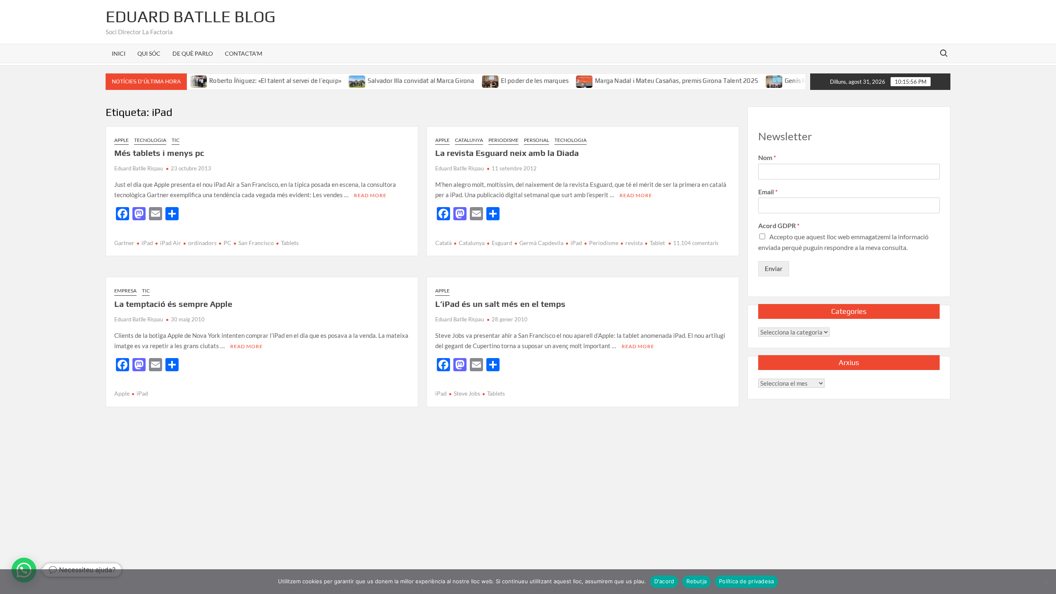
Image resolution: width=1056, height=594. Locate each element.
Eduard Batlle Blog (191, 16)
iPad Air (170, 242)
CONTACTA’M (243, 53)
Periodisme (503, 140)
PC (227, 242)
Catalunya (469, 140)
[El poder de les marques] (478, 80)
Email (768, 192)
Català (443, 242)
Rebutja (696, 581)
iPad (147, 242)
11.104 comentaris (696, 243)
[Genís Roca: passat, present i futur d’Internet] (762, 80)
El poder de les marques (522, 80)
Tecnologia (150, 140)
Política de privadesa (746, 581)
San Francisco (256, 242)
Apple (121, 140)
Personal (536, 140)
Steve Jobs (467, 393)
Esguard (502, 242)
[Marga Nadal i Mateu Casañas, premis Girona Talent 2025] (572, 80)
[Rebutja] (1046, 582)
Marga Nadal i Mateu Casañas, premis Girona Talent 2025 (664, 80)
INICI (118, 53)
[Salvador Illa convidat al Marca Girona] (345, 80)
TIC (175, 140)
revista (634, 242)
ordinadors (202, 242)
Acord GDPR (778, 225)
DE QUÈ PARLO (192, 53)
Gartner (124, 242)
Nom (767, 157)
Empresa (125, 291)
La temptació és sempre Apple (173, 304)
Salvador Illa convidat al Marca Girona (408, 80)
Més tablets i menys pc (159, 153)
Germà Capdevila (541, 242)
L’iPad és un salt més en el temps (500, 304)
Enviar (774, 268)
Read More (370, 195)
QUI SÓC (148, 53)
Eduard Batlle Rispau (138, 168)
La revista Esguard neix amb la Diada (507, 153)
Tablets (290, 242)
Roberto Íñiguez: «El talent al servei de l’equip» (263, 80)
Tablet (657, 242)
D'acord (664, 581)
